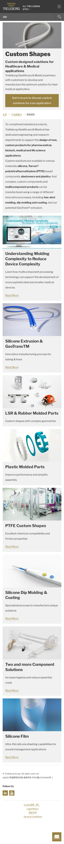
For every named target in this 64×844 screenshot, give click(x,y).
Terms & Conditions (32, 816)
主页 (5, 114)
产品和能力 (16, 114)
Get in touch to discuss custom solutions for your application (32, 100)
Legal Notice (33, 808)
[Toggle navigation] (57, 6)
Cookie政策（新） (32, 805)
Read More (12, 295)
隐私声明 (33, 812)
